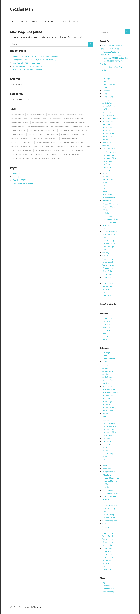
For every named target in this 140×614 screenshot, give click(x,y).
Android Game (107, 96)
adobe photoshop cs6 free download (37, 127)
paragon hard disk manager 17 (70, 138)
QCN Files (106, 225)
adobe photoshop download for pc (60, 127)
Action (104, 81)
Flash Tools (106, 167)
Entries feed (107, 585)
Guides (105, 182)
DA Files (105, 109)
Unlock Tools (107, 271)
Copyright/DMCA (51, 21)
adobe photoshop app (55, 119)
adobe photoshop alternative (75, 115)
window (105, 292)
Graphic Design (108, 179)
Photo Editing (107, 213)
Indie (104, 185)
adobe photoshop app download (73, 119)
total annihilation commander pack (21, 150)
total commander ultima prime (20, 158)
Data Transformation (110, 115)
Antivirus (105, 100)
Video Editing (107, 274)
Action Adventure (108, 84)
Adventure (106, 90)
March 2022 (107, 339)
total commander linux (36, 154)
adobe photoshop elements (81, 127)
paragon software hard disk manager (66, 146)
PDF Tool (105, 210)
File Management (109, 152)
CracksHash (21, 9)
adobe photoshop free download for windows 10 (73, 130)
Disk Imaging (107, 124)
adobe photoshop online (18, 134)
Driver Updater (107, 136)
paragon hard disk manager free (20, 146)
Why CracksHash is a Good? (72, 21)
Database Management (111, 118)
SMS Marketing (108, 240)
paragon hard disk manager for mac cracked (72, 142)
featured (105, 145)
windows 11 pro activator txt (40, 158)
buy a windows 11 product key (69, 134)
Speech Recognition (109, 246)
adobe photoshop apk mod (38, 119)
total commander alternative (43, 150)
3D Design (106, 78)
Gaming (105, 176)
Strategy (105, 252)
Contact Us (36, 21)
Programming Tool (109, 222)
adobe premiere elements (35, 134)
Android (105, 93)
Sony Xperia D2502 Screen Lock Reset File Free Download (35, 56)
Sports (104, 249)
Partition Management (110, 204)
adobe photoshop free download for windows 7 (42, 130)
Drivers (105, 139)
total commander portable (71, 154)
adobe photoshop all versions (56, 115)
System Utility (107, 258)
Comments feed (108, 588)
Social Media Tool (108, 243)
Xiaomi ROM (107, 295)
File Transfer (107, 161)
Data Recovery (107, 112)
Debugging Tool (108, 121)
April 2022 (106, 336)
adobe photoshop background (20, 123)
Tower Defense (108, 265)
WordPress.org (108, 591)
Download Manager (109, 133)
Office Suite (106, 200)
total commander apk (78, 150)
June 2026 (106, 324)
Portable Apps (107, 216)
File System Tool (108, 155)
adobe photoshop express (18, 130)
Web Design (106, 289)
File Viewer (106, 164)
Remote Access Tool (109, 231)
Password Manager (109, 206)
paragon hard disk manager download (22, 142)
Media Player (107, 194)
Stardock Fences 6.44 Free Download (27, 69)
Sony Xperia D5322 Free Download (26, 63)
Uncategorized (107, 268)
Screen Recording (108, 234)
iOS (103, 188)
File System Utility (109, 158)
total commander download (19, 154)
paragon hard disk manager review (43, 146)
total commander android (61, 150)
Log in (104, 582)
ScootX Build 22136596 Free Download (28, 66)
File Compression (108, 148)
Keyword (83, 134)
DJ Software (106, 130)
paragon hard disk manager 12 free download (45, 138)
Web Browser (107, 286)
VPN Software (107, 283)
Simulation (106, 237)
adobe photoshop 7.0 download (36, 115)
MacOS (105, 191)
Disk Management (109, 127)
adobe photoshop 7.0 (17, 115)
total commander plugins (53, 154)
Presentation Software (110, 219)
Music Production (108, 197)
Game (104, 173)
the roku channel (85, 146)
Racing (104, 228)
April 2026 (106, 330)
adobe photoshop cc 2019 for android (74, 123)
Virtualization (107, 280)
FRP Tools (106, 170)
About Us (24, 21)
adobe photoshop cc (55, 123)
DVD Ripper (106, 142)
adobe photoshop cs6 (17, 127)
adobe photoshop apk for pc (19, 119)
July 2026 (106, 321)
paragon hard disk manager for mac (46, 142)
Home (13, 21)
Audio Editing (107, 103)
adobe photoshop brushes (39, 123)
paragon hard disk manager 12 (20, 138)
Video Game (106, 277)
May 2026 (106, 327)
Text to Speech (107, 262)
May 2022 (106, 333)
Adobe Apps (106, 87)
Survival (105, 255)
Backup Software (108, 106)
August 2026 (107, 318)
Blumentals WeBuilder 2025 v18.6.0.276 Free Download (35, 59)
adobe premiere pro (52, 134)
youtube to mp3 (56, 158)
